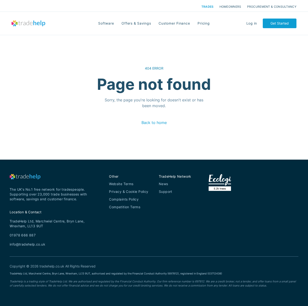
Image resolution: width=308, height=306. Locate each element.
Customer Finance (174, 23)
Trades (207, 7)
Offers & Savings (136, 23)
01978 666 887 (23, 235)
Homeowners (230, 7)
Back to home (154, 122)
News (163, 184)
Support (165, 191)
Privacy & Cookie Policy (128, 191)
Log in (251, 23)
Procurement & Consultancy (272, 7)
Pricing (204, 23)
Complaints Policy (124, 199)
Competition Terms (124, 207)
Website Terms (121, 184)
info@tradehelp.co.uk (27, 244)
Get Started (279, 23)
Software (106, 23)
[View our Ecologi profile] (220, 188)
